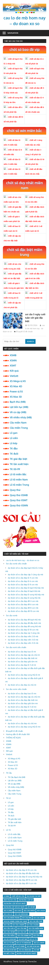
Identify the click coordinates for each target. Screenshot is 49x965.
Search (30, 341)
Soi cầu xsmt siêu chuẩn (16, 647)
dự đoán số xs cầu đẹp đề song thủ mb (24, 626)
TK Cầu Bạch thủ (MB (16, 777)
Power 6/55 (16, 391)
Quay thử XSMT (19, 500)
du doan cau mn (33, 896)
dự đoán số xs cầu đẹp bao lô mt (22, 651)
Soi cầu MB (21, 928)
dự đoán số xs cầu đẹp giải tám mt (22, 661)
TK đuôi (14, 453)
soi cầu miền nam (36, 928)
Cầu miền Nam (18, 422)
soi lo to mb (9, 943)
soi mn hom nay (10, 950)
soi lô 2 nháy (39, 943)
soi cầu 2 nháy (18, 925)
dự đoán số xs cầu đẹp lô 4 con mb (23, 578)
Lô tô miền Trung (19, 484)
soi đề (36, 950)
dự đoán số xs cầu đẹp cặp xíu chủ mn (24, 697)
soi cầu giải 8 (9, 928)
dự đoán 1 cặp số (26, 900)
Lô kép (13, 443)
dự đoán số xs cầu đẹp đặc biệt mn (23, 700)
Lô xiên (14, 438)
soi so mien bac (25, 950)
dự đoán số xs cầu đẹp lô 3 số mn (22, 707)
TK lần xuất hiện (19, 464)
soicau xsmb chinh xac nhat (15, 921)
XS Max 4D (16, 386)
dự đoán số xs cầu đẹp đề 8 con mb (23, 608)
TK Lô (8, 798)
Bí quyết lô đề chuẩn (24, 331)
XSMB (13, 355)
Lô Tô (8, 830)
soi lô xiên (8, 946)
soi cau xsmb (38, 918)
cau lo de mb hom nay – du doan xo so (22, 560)
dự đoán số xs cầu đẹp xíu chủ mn (22, 723)
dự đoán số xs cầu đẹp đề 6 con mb (23, 604)
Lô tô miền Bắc (18, 474)
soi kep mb (22, 939)
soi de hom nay (10, 939)
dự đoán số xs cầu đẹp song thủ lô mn (24, 727)
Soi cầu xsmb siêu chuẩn (16, 563)
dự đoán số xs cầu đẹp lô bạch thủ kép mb (26, 588)
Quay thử (15, 489)
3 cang (6, 896)
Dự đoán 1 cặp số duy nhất (15, 903)
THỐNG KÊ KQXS (13, 737)
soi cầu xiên (34, 932)
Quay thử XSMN (19, 505)
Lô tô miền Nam (19, 479)
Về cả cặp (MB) (18, 412)
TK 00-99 (15, 469)
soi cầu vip (21, 932)
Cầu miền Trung (19, 427)
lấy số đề (31, 907)
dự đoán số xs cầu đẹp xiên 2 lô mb (23, 636)
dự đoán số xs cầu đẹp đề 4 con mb (23, 601)
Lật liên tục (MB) (19, 406)
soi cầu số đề (9, 932)
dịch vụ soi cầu (10, 900)
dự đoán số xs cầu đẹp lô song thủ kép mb (26, 594)
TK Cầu (9, 773)
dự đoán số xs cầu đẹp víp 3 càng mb (24, 633)
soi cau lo (8, 914)
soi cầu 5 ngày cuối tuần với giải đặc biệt (35, 318)
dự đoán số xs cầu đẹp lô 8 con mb (23, 584)
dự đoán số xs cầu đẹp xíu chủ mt (22, 685)
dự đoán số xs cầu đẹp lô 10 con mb (23, 629)
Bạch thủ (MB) (18, 401)
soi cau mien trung (12, 918)
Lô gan (13, 432)
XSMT (13, 365)
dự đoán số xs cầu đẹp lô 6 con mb (23, 581)
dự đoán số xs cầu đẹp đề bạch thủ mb (24, 619)
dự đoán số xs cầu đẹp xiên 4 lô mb (23, 643)
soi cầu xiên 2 (9, 935)
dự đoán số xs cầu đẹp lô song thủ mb (24, 598)
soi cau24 (41, 910)
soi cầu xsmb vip (24, 935)
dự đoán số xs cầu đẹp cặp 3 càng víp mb (25, 574)
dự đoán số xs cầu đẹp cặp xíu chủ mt (24, 655)
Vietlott (14, 375)
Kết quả (14, 370)
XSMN (13, 360)
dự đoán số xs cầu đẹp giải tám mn (23, 703)
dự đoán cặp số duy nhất (14, 907)
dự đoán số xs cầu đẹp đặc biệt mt (22, 658)
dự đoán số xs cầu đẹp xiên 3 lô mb (23, 640)
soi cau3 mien (29, 910)
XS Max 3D (16, 396)
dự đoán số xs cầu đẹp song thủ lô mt (24, 675)
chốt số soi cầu (18, 896)
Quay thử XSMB (19, 495)
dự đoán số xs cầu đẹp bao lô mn (22, 693)
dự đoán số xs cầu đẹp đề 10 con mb (23, 611)
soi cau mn (26, 918)
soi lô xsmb (20, 946)
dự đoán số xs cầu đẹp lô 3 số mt (22, 665)
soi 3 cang (8, 910)
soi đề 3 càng (9, 953)
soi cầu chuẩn (32, 925)
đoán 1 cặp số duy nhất (26, 953)
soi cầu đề (37, 935)
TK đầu (14, 448)
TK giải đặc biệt (18, 458)
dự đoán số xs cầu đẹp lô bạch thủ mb (24, 591)
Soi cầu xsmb (11, 615)
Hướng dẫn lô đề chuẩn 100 (18, 734)
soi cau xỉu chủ (36, 921)
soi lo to (33, 939)
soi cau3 (17, 910)
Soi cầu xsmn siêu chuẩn (16, 689)
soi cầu (7, 925)
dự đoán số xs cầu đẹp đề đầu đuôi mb (24, 623)
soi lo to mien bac (24, 943)
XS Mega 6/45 (18, 381)
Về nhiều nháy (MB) (21, 417)
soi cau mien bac (21, 914)
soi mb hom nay (33, 946)
